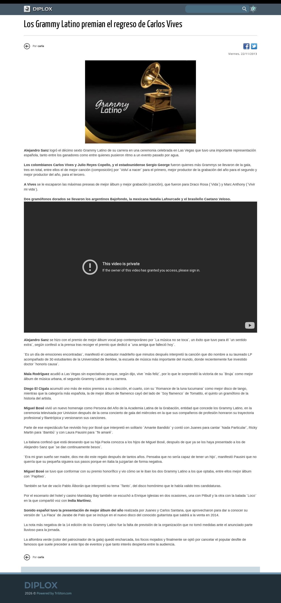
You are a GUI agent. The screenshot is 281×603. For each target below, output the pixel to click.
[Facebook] (246, 48)
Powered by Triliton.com (54, 593)
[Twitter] (254, 48)
